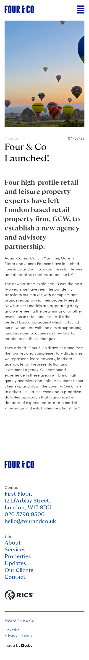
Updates (15, 563)
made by (13, 645)
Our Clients (19, 570)
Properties (18, 556)
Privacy (11, 635)
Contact (15, 577)
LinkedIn (12, 630)
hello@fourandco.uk (30, 521)
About (13, 543)
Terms (27, 635)
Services (15, 550)
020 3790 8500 (25, 514)
